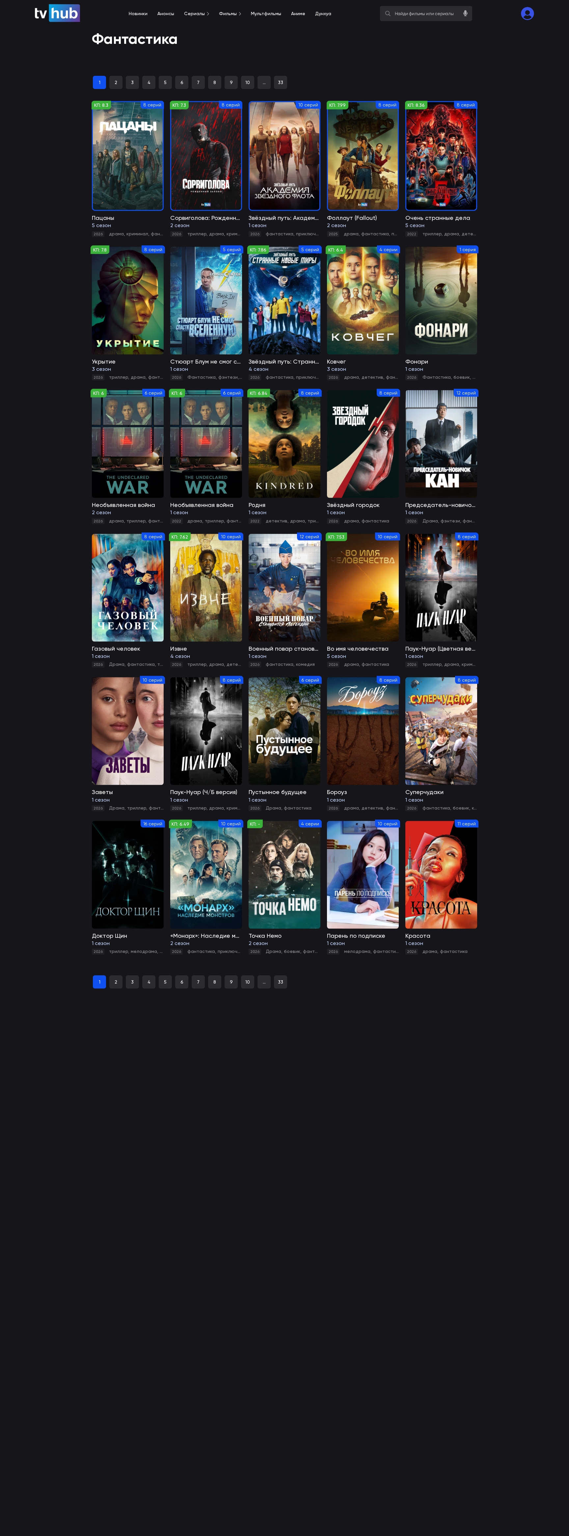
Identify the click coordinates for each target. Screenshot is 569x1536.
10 (247, 82)
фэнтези (228, 377)
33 (280, 82)
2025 (333, 234)
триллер (196, 233)
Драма (430, 520)
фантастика (279, 233)
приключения (311, 233)
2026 (98, 234)
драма (116, 233)
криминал (137, 233)
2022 (411, 234)
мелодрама (144, 951)
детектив (472, 233)
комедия (305, 664)
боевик (461, 377)
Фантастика (201, 377)
